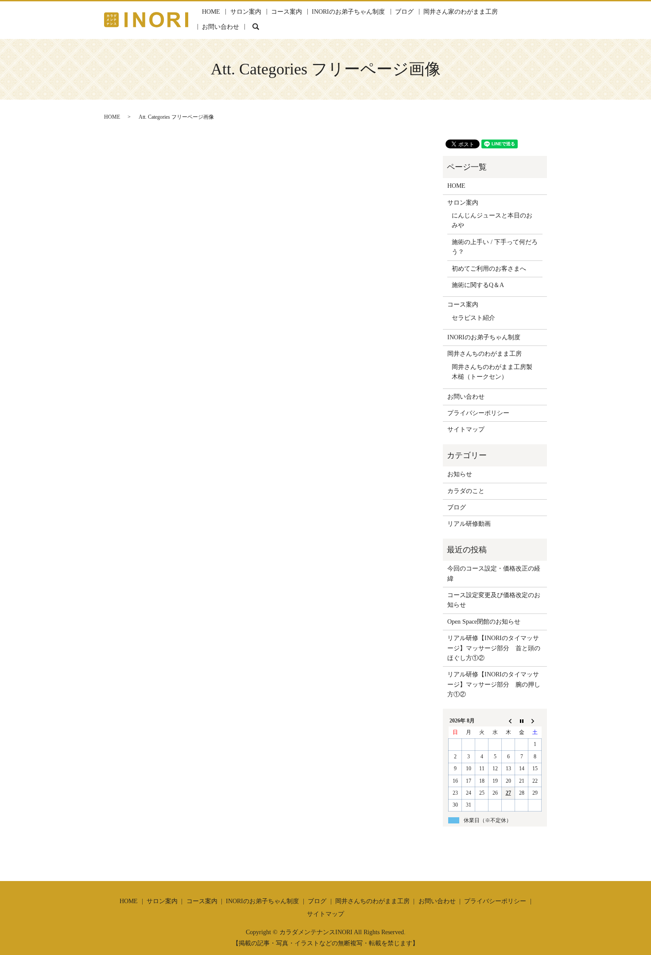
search (256, 26)
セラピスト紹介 (473, 317)
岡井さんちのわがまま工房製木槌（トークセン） (492, 372)
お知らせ (459, 474)
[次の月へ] (535, 720)
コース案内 (286, 11)
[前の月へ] (508, 720)
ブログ (404, 11)
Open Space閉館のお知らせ (483, 621)
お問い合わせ (220, 26)
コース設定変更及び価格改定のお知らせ (493, 600)
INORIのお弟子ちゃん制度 (348, 11)
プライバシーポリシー (478, 413)
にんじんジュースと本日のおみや (492, 220)
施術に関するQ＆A (478, 285)
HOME (211, 11)
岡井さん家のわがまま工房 (460, 11)
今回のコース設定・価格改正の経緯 (493, 573)
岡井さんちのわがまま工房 (484, 353)
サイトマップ (465, 429)
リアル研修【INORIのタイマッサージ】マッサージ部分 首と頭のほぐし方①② (493, 648)
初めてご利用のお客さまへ (489, 268)
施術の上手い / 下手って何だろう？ (495, 247)
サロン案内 (245, 11)
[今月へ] (521, 720)
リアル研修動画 (469, 523)
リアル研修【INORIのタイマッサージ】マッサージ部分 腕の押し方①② (493, 684)
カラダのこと (465, 491)
